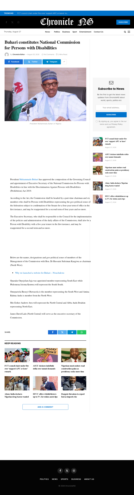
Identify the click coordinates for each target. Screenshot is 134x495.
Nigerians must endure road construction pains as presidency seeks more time (73, 368)
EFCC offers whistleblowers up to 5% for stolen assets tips (45, 395)
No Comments (49, 54)
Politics (57, 32)
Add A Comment (45, 407)
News (47, 32)
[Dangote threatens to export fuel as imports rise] (73, 383)
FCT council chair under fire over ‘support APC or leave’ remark (43, 13)
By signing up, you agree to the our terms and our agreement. (112, 124)
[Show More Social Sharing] (64, 61)
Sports (64, 479)
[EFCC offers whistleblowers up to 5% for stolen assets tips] (45, 383)
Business (66, 32)
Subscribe (123, 22)
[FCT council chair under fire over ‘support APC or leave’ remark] (17, 355)
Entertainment (85, 32)
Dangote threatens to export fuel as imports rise (73, 395)
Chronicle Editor (19, 54)
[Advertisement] (51, 151)
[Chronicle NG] (67, 22)
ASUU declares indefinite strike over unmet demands (44, 367)
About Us (89, 479)
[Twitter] (7, 138)
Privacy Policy (116, 124)
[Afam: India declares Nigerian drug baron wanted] (17, 383)
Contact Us (98, 32)
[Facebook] (7, 132)
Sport (74, 32)
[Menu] (129, 32)
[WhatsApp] (7, 144)
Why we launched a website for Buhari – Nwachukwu (39, 272)
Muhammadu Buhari (28, 179)
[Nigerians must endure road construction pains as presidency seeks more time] (73, 355)
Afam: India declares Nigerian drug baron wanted (17, 395)
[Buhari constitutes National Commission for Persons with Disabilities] (45, 94)
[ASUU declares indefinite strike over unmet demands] (45, 355)
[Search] (125, 32)
